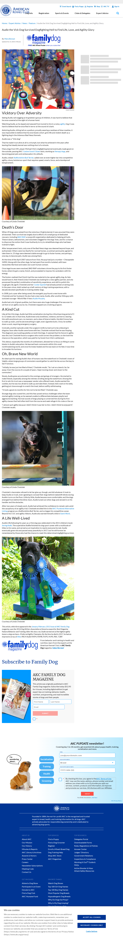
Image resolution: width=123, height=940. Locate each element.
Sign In (116, 6)
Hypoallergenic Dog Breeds (59, 896)
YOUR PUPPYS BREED (65, 759)
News (24, 23)
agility (62, 124)
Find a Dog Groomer (56, 842)
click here (94, 797)
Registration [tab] (44, 13)
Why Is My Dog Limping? (58, 903)
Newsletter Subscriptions (32, 865)
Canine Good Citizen (31, 151)
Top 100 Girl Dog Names (58, 886)
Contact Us (26, 872)
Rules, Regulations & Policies (86, 846)
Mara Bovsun (9, 39)
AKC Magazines (54, 859)
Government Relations (83, 855)
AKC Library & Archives (31, 852)
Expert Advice (14, 23)
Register (90, 6)
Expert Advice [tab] (102, 13)
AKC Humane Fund (30, 896)
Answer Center (80, 849)
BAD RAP (21, 237)
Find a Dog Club (28, 893)
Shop (98, 6)
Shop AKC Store (54, 855)
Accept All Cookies (92, 917)
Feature (32, 23)
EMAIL (61, 752)
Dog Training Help (55, 852)
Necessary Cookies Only (91, 925)
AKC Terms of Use (103, 778)
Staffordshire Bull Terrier (24, 157)
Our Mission (27, 842)
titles (19, 636)
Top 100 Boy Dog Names (58, 890)
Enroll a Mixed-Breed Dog (58, 849)
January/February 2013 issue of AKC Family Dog (50, 626)
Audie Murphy (39, 298)
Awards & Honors (29, 855)
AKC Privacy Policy (116, 800)
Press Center (27, 859)
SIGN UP (87, 793)
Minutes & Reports (29, 849)
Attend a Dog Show (30, 883)
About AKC (26, 839)
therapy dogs (60, 151)
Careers (25, 862)
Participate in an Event (31, 886)
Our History (27, 846)
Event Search (66, 6)
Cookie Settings (91, 931)
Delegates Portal (81, 839)
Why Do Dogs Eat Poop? (58, 899)
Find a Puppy (79, 6)
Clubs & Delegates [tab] (82, 13)
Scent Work (65, 513)
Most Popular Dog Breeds (58, 893)
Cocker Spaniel (40, 284)
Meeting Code (28, 869)
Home (4, 23)
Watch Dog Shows (55, 883)
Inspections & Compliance (85, 859)
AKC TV (106, 6)
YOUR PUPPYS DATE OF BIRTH (67, 766)
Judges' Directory (81, 852)
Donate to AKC (28, 890)
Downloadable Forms (83, 842)
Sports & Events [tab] (62, 13)
